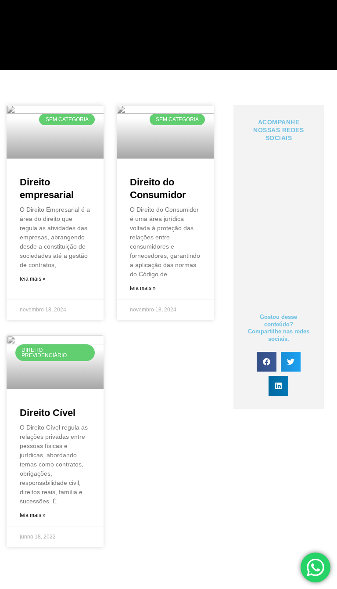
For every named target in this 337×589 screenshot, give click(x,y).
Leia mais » (33, 279)
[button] (266, 362)
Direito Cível (47, 412)
